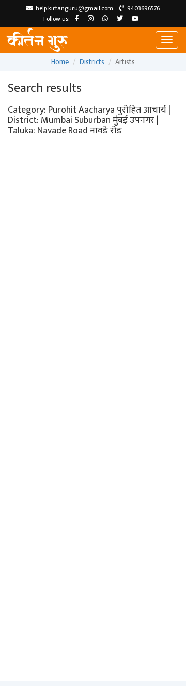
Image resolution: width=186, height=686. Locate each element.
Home (60, 62)
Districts (92, 62)
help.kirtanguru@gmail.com (73, 8)
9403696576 (142, 8)
